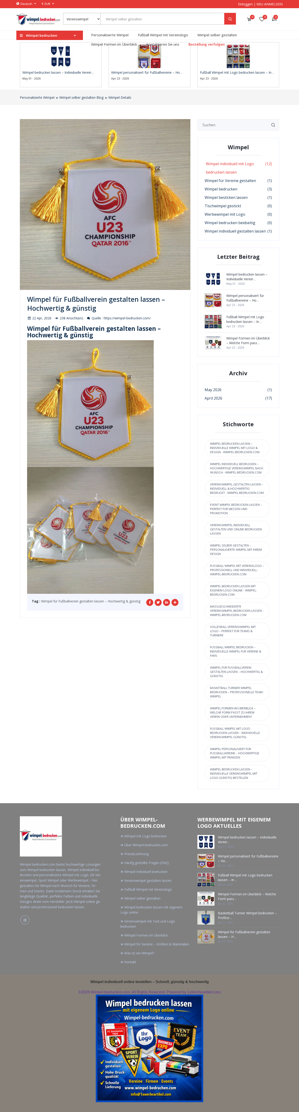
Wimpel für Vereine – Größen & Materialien (156, 944)
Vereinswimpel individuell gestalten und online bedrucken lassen (236, 529)
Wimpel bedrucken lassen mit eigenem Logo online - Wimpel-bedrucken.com (233, 590)
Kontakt (130, 962)
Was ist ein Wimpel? (139, 953)
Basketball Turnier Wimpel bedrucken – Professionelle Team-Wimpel (236, 692)
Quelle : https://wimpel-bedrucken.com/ (121, 318)
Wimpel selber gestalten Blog (81, 97)
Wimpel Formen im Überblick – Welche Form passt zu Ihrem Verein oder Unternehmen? (233, 712)
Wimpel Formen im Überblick (114, 44)
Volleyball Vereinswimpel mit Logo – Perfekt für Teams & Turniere (233, 631)
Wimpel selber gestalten (217, 35)
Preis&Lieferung (136, 854)
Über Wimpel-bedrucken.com (146, 845)
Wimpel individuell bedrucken (145, 871)
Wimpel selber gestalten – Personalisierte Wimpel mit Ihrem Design (236, 549)
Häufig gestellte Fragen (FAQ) (146, 862)
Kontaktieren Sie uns (162, 44)
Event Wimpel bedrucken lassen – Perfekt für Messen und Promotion (236, 509)
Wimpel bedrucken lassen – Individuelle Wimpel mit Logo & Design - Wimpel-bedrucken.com (235, 447)
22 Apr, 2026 (41, 318)
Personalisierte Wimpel (109, 35)
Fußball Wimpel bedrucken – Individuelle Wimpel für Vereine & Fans (235, 651)
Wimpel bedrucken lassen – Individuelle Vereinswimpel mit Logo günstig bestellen (233, 773)
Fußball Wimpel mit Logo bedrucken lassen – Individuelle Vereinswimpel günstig (235, 732)
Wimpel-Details (119, 97)
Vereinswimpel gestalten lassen (147, 880)
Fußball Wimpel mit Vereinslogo (163, 35)
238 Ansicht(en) (71, 318)
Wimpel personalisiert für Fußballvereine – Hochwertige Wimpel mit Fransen (234, 753)
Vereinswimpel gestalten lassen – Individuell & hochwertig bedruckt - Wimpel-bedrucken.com (237, 488)
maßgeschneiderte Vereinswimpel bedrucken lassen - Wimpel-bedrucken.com (236, 610)
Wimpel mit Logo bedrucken (145, 836)
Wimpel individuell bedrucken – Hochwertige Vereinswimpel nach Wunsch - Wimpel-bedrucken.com (236, 468)
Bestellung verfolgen (207, 44)
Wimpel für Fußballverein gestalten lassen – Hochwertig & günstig (90, 601)
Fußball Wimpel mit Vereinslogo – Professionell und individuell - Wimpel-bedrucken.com (237, 570)
